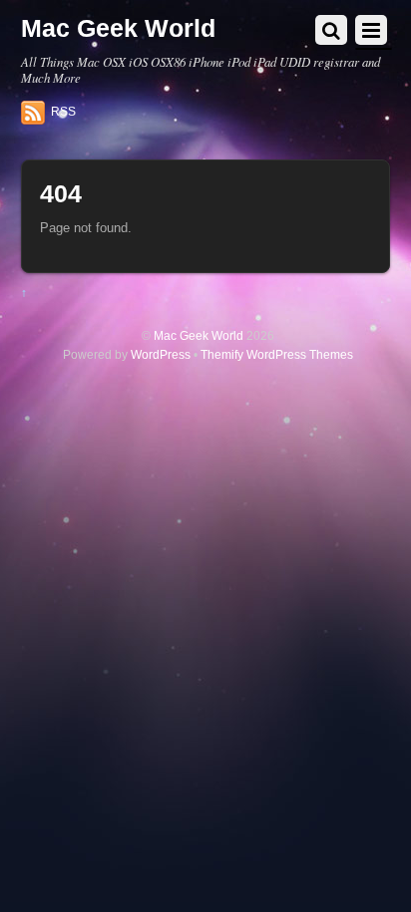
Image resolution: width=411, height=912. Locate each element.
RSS (63, 112)
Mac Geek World (198, 335)
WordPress (161, 354)
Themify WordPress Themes (277, 354)
